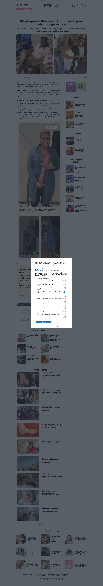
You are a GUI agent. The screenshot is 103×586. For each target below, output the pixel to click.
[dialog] (51, 293)
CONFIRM (44, 322)
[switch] (64, 280)
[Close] (70, 260)
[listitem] (51, 278)
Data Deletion (45, 326)
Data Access (51, 326)
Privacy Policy (57, 326)
